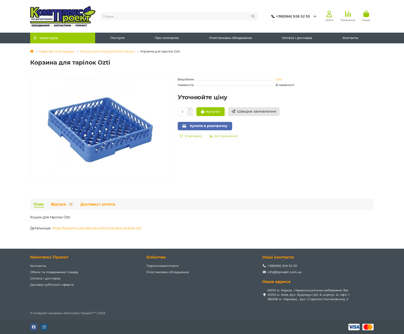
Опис (39, 204)
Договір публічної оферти (52, 284)
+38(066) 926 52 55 (293, 16)
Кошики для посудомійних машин (107, 51)
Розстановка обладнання (230, 38)
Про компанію (167, 38)
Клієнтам (156, 257)
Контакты (350, 38)
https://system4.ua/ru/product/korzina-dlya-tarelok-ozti (97, 228)
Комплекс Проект (49, 257)
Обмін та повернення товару (54, 272)
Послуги (117, 38)
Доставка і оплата (97, 204)
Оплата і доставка (297, 38)
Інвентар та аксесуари (57, 51)
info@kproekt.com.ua (284, 272)
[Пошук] (253, 16)
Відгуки (61, 204)
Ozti (279, 79)
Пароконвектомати (162, 266)
